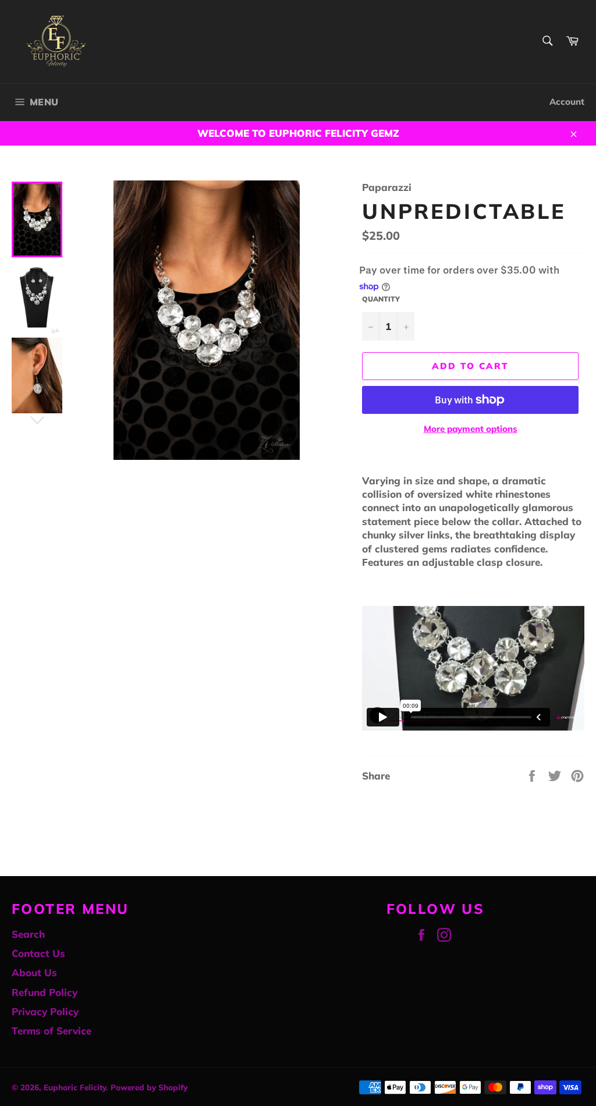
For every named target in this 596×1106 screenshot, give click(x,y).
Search (28, 934)
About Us (34, 972)
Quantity (381, 299)
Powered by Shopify (149, 1087)
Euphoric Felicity (75, 1087)
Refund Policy (44, 992)
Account (566, 101)
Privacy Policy (45, 1011)
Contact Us (38, 953)
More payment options (470, 428)
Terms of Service (51, 1031)
